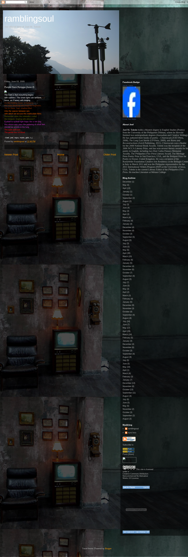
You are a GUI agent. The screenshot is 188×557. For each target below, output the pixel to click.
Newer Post (11, 154)
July (124, 204)
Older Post (110, 154)
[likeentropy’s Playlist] (136, 487)
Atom (131, 454)
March (125, 217)
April (124, 188)
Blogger (108, 548)
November (127, 230)
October (126, 195)
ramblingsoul (29, 19)
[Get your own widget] (129, 532)
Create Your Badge (129, 119)
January (126, 191)
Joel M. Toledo (128, 85)
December (127, 182)
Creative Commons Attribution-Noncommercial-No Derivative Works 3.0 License (136, 476)
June (125, 208)
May (124, 185)
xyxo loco (132, 432)
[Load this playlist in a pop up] (148, 532)
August (126, 201)
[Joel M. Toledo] (131, 117)
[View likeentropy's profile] (140, 532)
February (126, 221)
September (127, 198)
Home (60, 154)
